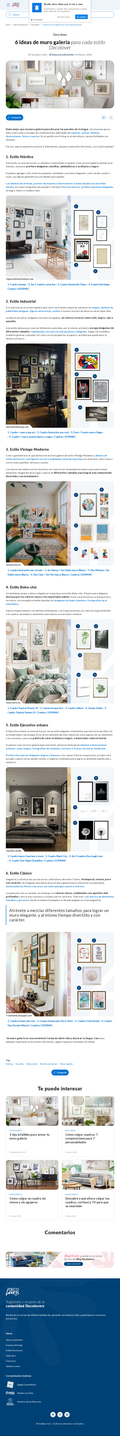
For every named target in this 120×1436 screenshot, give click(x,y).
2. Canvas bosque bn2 (51, 708)
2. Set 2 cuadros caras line (42, 284)
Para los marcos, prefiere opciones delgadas (87, 186)
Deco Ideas (35, 25)
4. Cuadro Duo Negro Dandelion (26, 861)
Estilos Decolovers (14, 1350)
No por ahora (64, 16)
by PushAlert (37, 19)
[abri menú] (8, 5)
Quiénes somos (13, 1366)
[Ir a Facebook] (60, 1414)
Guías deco (11, 1356)
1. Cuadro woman (17, 284)
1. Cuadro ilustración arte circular (25, 570)
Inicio (8, 25)
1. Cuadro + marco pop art (21, 432)
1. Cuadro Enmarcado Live (21, 1021)
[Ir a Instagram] (67, 1414)
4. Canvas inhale (93, 708)
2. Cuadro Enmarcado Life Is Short (55, 1021)
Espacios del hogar (14, 1345)
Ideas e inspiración (14, 1340)
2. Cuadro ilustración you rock (53, 432)
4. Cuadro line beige (98, 284)
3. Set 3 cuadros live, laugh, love (85, 856)
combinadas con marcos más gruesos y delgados (59, 331)
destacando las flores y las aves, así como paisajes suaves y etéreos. (45, 886)
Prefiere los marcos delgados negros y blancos (33, 755)
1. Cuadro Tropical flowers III (23, 708)
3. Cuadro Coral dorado (87, 1021)
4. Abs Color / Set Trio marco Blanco (50, 575)
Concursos (11, 1361)
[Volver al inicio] (12, 1292)
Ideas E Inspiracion (20, 25)
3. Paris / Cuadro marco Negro (87, 432)
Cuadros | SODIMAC (18, 289)
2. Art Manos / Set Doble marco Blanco (65, 570)
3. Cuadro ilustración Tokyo (72, 284)
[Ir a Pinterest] (53, 1414)
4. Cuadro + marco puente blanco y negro (30, 437)
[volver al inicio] (15, 5)
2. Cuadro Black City (56, 856)
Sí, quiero (81, 16)
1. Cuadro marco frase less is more (25, 856)
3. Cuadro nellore (74, 708)
